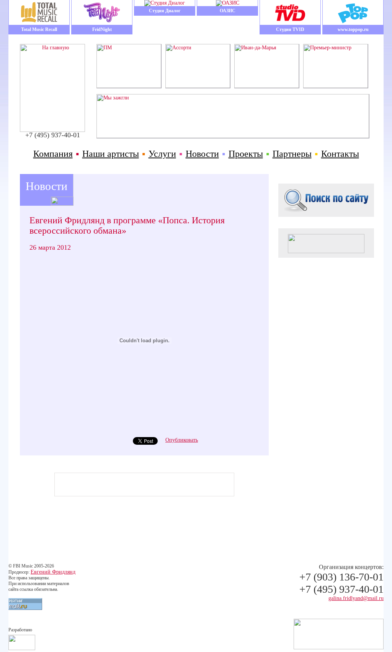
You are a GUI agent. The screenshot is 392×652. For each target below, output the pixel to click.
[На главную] (52, 130)
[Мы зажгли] (232, 136)
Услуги (162, 154)
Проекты (246, 154)
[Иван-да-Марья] (266, 86)
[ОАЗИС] (227, 3)
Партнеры (292, 154)
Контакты (340, 154)
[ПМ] (128, 86)
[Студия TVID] (290, 12)
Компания (53, 154)
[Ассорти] (197, 86)
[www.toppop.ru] (353, 12)
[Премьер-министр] (335, 86)
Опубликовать (181, 440)
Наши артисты (110, 154)
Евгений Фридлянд (53, 572)
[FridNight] (101, 12)
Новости (202, 154)
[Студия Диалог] (164, 3)
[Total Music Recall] (39, 12)
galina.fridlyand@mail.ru (356, 598)
